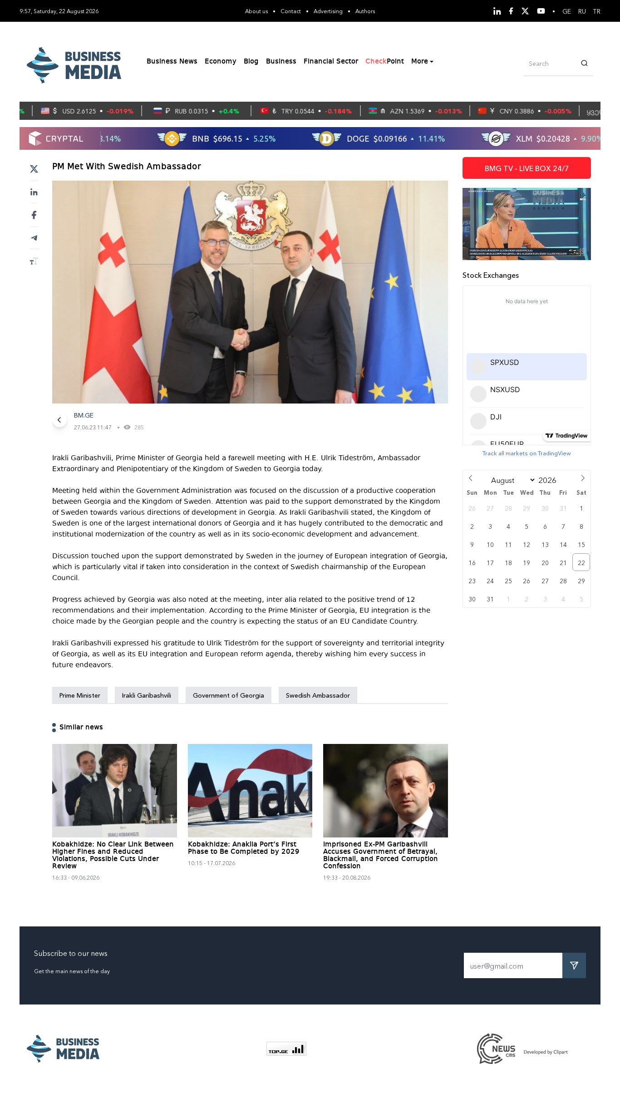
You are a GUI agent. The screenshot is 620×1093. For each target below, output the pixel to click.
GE (566, 10)
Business (281, 61)
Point (384, 61)
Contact (290, 11)
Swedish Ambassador (318, 694)
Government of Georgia (228, 694)
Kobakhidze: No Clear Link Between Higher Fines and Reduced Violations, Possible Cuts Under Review (113, 855)
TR (596, 10)
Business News (172, 61)
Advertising (328, 11)
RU (582, 10)
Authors (365, 11)
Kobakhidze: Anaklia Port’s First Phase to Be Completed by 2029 (244, 848)
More (419, 61)
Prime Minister (79, 694)
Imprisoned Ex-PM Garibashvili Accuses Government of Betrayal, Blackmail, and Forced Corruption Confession (380, 855)
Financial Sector (331, 61)
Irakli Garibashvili (146, 694)
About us (256, 11)
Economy (220, 61)
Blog (251, 61)
